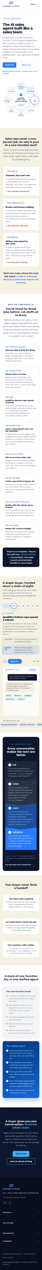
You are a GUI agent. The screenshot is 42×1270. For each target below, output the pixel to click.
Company (7, 1241)
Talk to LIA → (27, 65)
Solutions (8, 1223)
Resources (8, 1233)
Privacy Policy (30, 1254)
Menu (33, 4)
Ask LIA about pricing (21, 1161)
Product (7, 1212)
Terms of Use (8, 1258)
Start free (9, 65)
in (5, 1203)
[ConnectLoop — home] (11, 4)
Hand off (15, 661)
